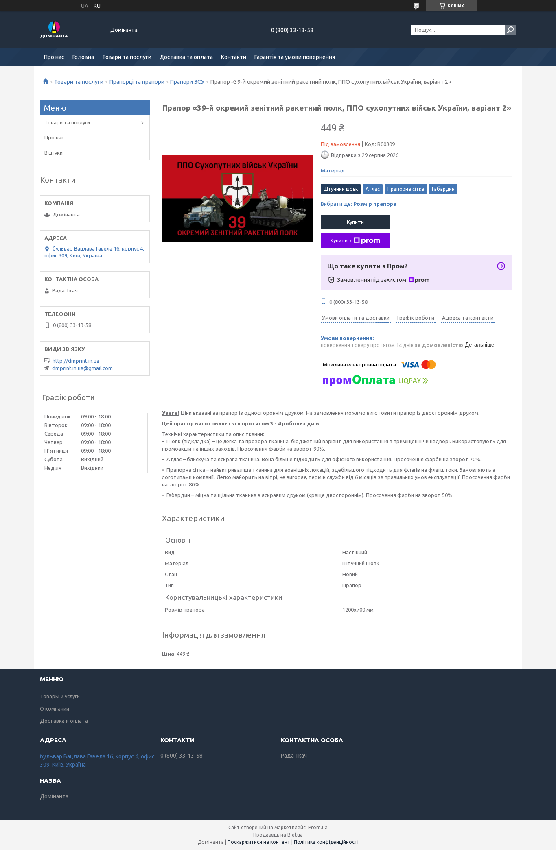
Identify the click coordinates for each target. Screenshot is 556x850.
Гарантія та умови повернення (294, 57)
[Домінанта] (70, 29)
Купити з (341, 240)
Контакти (233, 57)
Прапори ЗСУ (187, 81)
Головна (83, 57)
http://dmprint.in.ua (76, 361)
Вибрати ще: (358, 204)
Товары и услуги (60, 696)
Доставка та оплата (186, 57)
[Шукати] (510, 30)
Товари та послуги (126, 57)
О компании (54, 708)
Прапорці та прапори (136, 81)
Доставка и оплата (64, 721)
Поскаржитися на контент (259, 842)
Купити (355, 222)
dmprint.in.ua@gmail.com (82, 368)
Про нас (54, 57)
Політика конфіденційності (326, 842)
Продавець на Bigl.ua (278, 834)
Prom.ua (318, 827)
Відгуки (53, 152)
